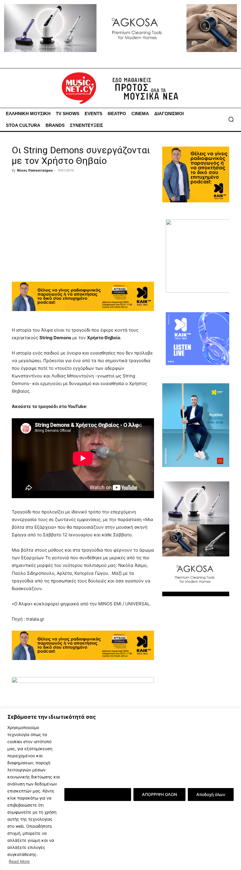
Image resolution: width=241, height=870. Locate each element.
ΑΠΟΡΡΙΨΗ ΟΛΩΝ (159, 794)
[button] (231, 119)
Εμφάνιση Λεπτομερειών (98, 794)
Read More (19, 861)
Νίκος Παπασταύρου (35, 170)
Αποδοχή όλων (210, 794)
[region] (120, 789)
